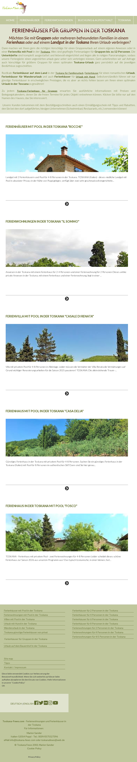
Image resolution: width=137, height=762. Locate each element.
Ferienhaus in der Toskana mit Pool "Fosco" (41, 506)
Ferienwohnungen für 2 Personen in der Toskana (98, 627)
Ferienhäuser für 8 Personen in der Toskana (95, 623)
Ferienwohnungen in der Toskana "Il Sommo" (42, 221)
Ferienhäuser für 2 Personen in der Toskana (95, 610)
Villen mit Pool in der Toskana (19, 619)
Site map (8, 658)
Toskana (124, 20)
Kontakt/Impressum (91, 29)
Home (10, 20)
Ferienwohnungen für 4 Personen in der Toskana (98, 632)
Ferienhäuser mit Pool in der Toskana (23, 610)
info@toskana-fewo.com (22, 740)
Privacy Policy (34, 757)
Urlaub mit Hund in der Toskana (20, 623)
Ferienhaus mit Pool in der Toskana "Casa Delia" (45, 411)
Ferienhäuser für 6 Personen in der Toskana (95, 619)
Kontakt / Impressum (15, 667)
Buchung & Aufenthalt (95, 20)
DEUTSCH (16, 703)
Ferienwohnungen (59, 20)
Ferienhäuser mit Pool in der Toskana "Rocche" (44, 126)
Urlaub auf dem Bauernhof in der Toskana (25, 645)
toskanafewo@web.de (53, 740)
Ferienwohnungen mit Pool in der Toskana (26, 614)
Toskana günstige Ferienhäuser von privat (26, 632)
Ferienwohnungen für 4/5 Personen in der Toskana (99, 636)
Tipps (7, 662)
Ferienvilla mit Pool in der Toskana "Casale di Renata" (50, 316)
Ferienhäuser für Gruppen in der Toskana (26, 639)
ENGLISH (28, 703)
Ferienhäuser (29, 20)
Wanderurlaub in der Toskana (19, 627)
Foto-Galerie (40, 29)
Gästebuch (63, 29)
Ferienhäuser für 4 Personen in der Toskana (95, 614)
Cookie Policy (34, 748)
